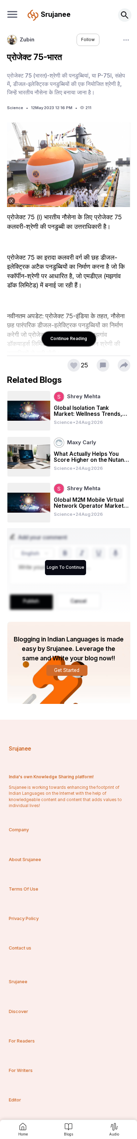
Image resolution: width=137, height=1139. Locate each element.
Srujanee (20, 748)
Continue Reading (68, 338)
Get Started (66, 670)
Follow (88, 39)
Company (19, 829)
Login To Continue (65, 567)
